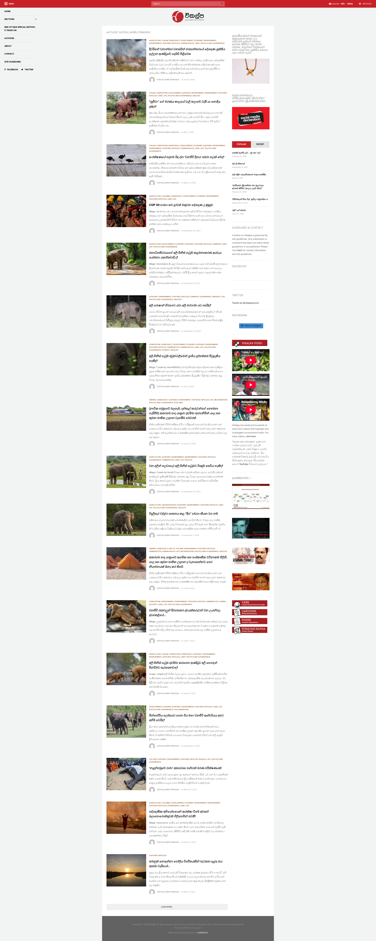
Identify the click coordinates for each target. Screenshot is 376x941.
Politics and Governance (212, 43)
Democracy (174, 40)
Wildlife (196, 96)
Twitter (29, 69)
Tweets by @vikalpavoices (245, 303)
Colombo (166, 196)
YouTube (243, 464)
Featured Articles (171, 43)
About (7, 46)
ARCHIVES (367, 4)
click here (251, 436)
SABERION (203, 932)
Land (197, 43)
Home (7, 11)
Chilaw (165, 40)
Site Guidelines (12, 62)
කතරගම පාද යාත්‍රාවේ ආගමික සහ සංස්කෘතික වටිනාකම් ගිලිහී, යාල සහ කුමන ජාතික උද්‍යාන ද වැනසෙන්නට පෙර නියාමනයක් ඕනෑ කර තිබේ (188, 562)
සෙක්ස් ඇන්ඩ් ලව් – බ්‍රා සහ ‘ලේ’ (246, 153)
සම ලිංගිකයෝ (238, 163)
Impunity (217, 297)
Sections (9, 19)
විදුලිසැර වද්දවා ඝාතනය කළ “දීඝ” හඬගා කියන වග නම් (183, 513)
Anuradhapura (169, 505)
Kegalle (202, 759)
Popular (241, 144)
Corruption (162, 93)
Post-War (178, 403)
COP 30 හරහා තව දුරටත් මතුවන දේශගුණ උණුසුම (181, 205)
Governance (206, 297)
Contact (9, 54)
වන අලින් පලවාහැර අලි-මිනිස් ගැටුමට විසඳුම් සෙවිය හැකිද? (186, 466)
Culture (153, 759)
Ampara (152, 400)
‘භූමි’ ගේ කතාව (239, 210)
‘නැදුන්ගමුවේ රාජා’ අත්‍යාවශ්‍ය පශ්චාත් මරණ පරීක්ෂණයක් (185, 768)
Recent (260, 144)
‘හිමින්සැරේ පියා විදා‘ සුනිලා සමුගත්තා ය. (250, 199)
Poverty (166, 350)
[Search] (222, 3)
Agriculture (155, 40)
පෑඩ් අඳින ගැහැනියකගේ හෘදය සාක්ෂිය (249, 174)
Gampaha (217, 244)
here (239, 250)
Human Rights (187, 43)
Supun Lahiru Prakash (168, 79)
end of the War (176, 549)
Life (165, 96)
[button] (126, 55)
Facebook (12, 69)
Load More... (167, 907)
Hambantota (173, 347)
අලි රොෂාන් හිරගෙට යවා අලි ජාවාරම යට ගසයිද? (180, 305)
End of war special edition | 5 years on (20, 29)
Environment (210, 40)
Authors (9, 38)
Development (174, 93)
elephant (186, 93)
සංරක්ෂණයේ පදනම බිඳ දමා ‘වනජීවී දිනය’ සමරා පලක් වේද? (186, 157)
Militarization (220, 400)
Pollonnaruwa (181, 709)
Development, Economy (192, 40)
